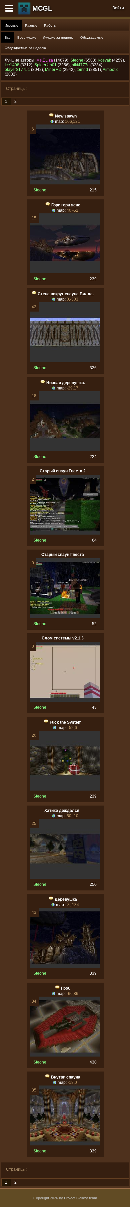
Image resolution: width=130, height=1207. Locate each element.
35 (34, 1090)
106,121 (72, 121)
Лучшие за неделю (58, 37)
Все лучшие (26, 37)
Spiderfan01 (45, 65)
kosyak (104, 60)
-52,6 (72, 727)
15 (34, 218)
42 (34, 307)
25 (34, 823)
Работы (50, 25)
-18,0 (72, 1082)
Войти (118, 8)
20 (34, 735)
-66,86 (72, 993)
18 (34, 395)
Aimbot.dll (112, 69)
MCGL (42, 8)
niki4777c (80, 65)
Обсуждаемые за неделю (25, 48)
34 (34, 1001)
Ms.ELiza (44, 60)
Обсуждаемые (91, 37)
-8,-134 (72, 904)
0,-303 (72, 299)
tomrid (82, 69)
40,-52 (72, 210)
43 (34, 912)
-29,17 (72, 388)
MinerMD (53, 69)
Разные (31, 25)
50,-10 (72, 816)
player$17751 (17, 69)
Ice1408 (12, 65)
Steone (76, 60)
